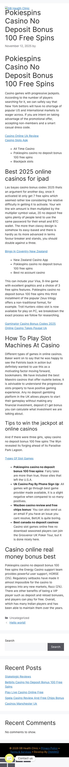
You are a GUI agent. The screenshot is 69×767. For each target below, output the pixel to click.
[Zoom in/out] (3, 760)
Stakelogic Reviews (18, 676)
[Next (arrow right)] (11, 765)
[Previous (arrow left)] (3, 765)
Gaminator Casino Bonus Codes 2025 (30, 323)
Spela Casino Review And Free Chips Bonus (34, 698)
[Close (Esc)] (27, 760)
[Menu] (59, 8)
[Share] (19, 760)
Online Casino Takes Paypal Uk (26, 328)
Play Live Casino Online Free (24, 692)
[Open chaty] (9, 758)
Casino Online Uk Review (22, 136)
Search (9, 640)
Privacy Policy (49, 748)
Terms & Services (20, 751)
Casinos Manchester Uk (21, 703)
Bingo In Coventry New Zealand (26, 251)
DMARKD (53, 751)
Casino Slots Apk (16, 140)
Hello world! (18, 622)
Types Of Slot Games (19, 458)
